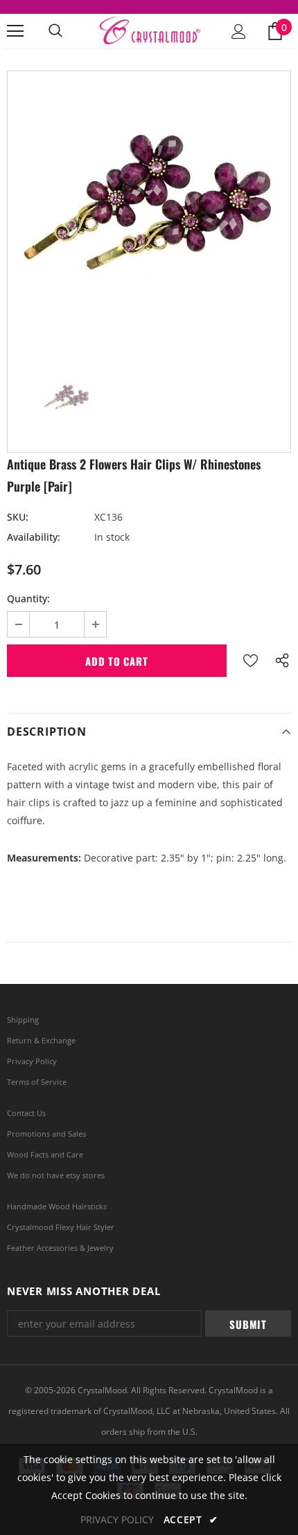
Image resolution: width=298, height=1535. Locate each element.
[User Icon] (238, 31)
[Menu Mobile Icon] (15, 31)
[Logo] (149, 30)
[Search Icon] (55, 31)
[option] (149, 212)
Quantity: (28, 598)
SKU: (17, 516)
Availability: (33, 536)
